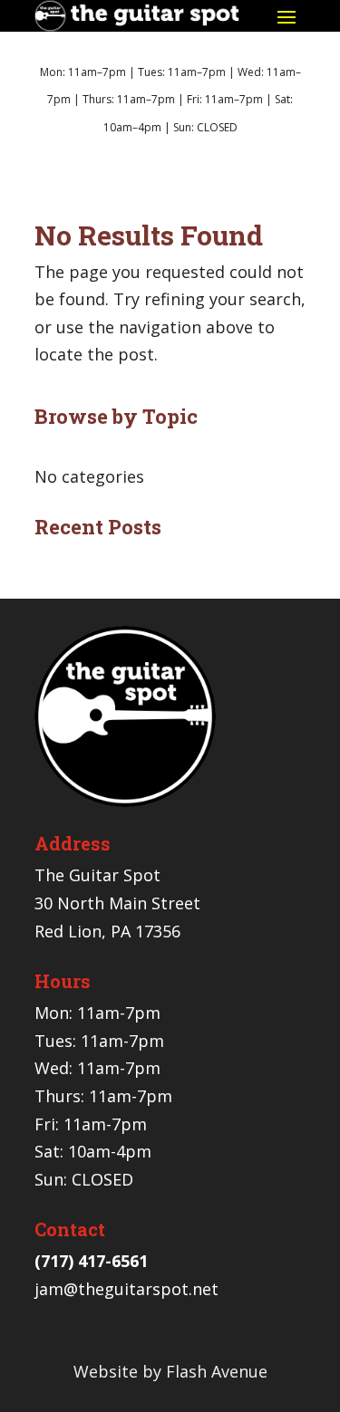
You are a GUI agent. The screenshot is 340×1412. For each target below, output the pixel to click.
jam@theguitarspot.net (126, 1289)
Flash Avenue (216, 1371)
